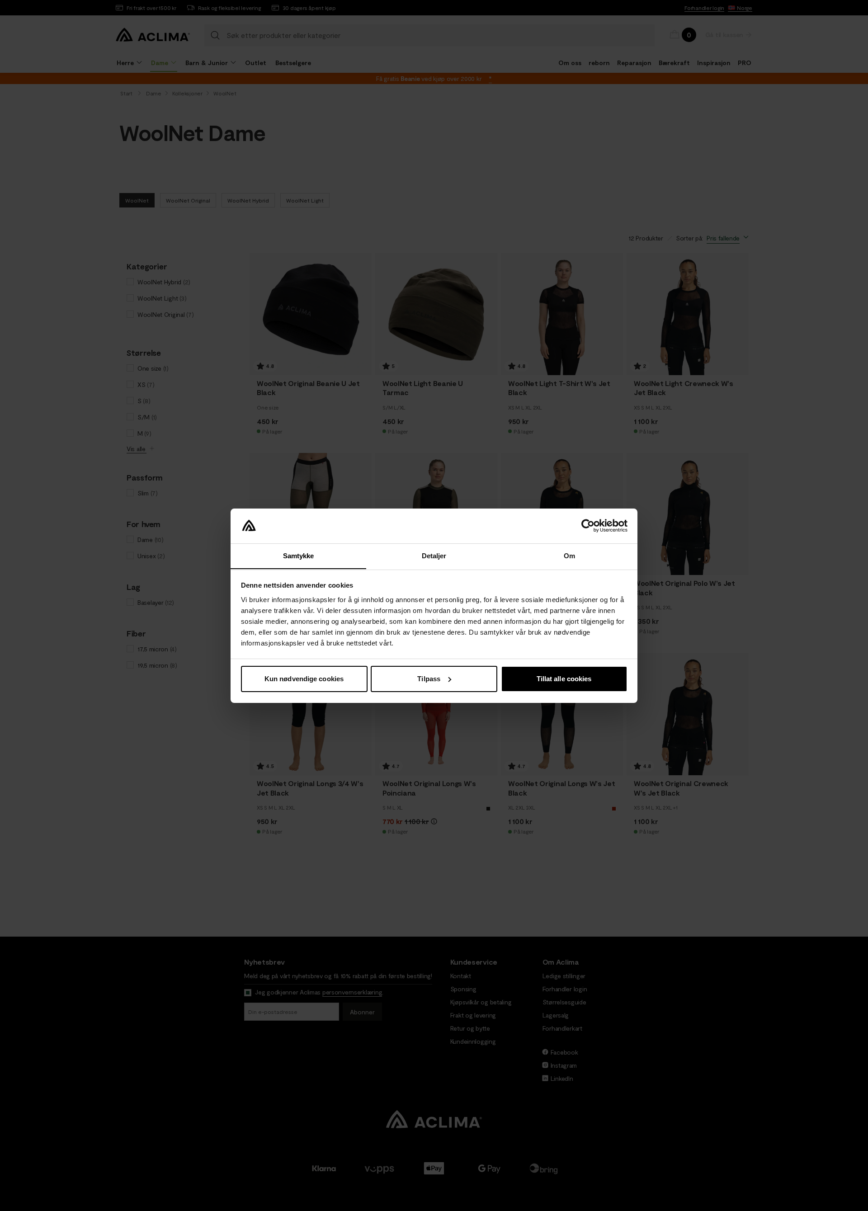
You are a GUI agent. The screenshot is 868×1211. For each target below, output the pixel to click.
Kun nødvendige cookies (304, 679)
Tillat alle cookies (564, 679)
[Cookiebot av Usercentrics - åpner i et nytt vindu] (587, 525)
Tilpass (428, 679)
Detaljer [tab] (434, 555)
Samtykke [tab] (298, 555)
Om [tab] (569, 555)
